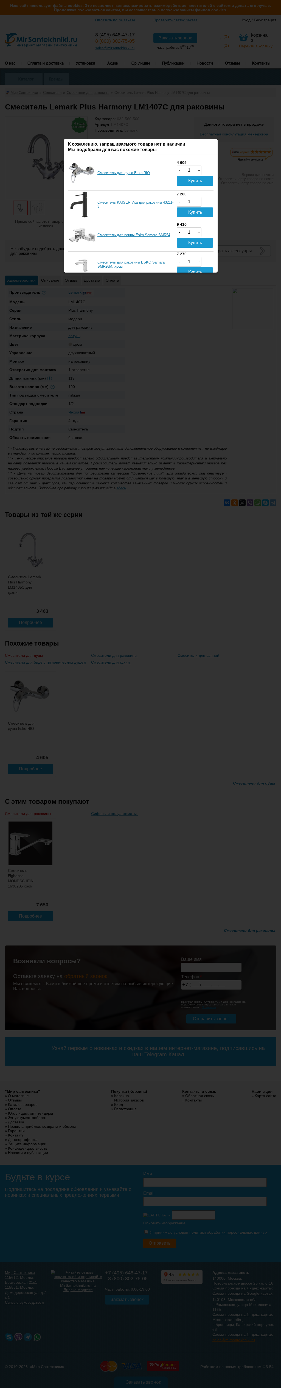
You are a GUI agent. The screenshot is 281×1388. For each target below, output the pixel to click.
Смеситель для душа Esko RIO (123, 173)
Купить (195, 180)
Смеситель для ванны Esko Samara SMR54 (133, 235)
